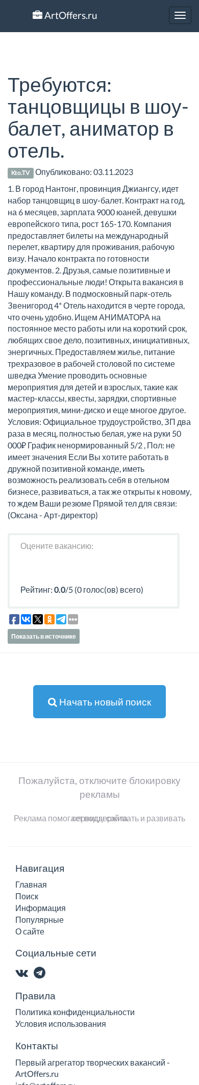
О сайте (29, 931)
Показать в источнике (43, 636)
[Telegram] (41, 973)
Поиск (26, 896)
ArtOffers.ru (69, 15)
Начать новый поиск (104, 702)
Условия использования (60, 1023)
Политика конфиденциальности (75, 1012)
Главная (31, 884)
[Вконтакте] (23, 973)
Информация (40, 908)
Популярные (39, 919)
